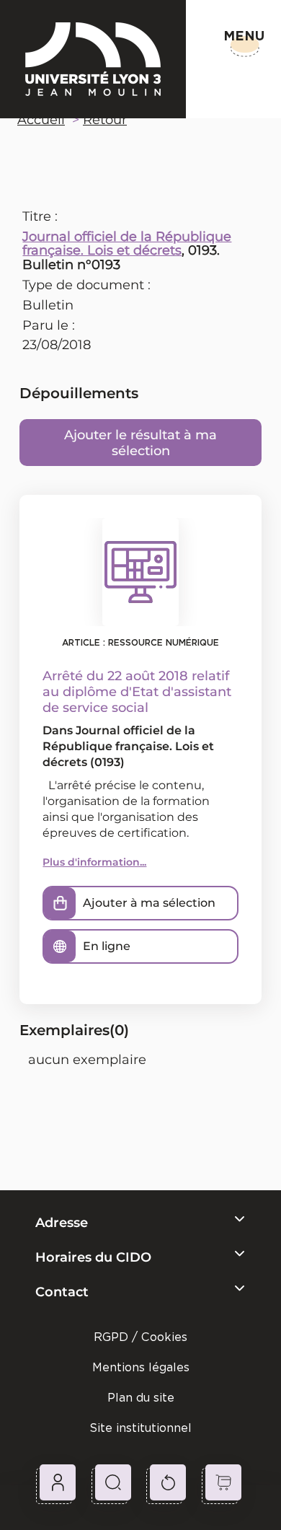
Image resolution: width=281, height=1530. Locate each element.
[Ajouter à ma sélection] (60, 903)
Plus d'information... (94, 862)
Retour (105, 120)
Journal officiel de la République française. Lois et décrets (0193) (128, 746)
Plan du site (140, 1397)
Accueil (41, 120)
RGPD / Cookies (140, 1337)
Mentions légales (140, 1367)
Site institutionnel (140, 1428)
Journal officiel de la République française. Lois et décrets (126, 244)
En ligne (106, 946)
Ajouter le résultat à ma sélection (140, 443)
